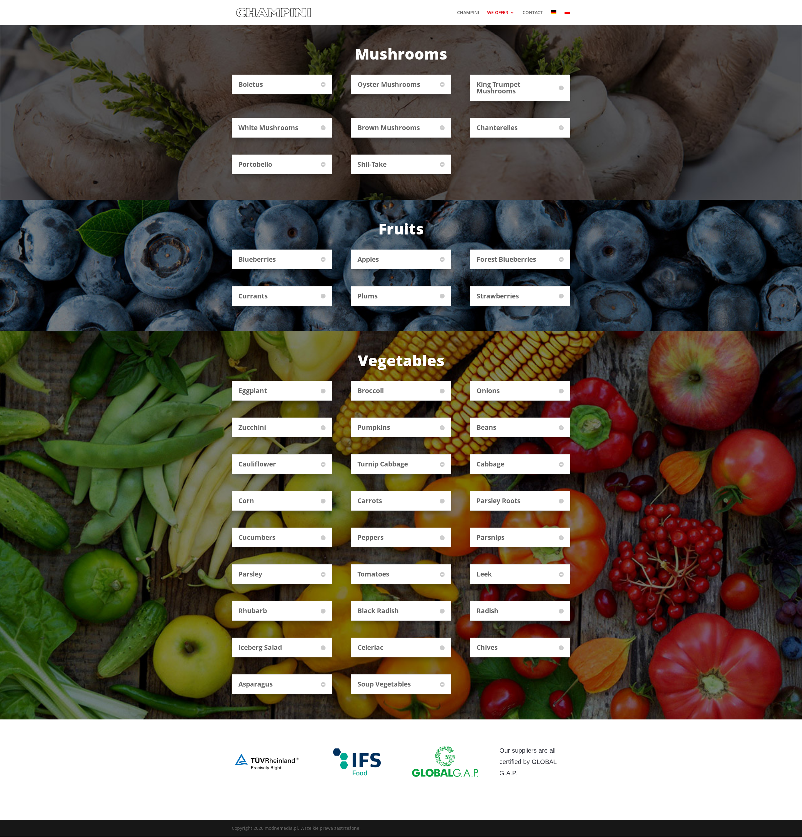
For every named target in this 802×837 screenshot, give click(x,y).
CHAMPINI (468, 12)
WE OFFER (497, 12)
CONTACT (533, 12)
